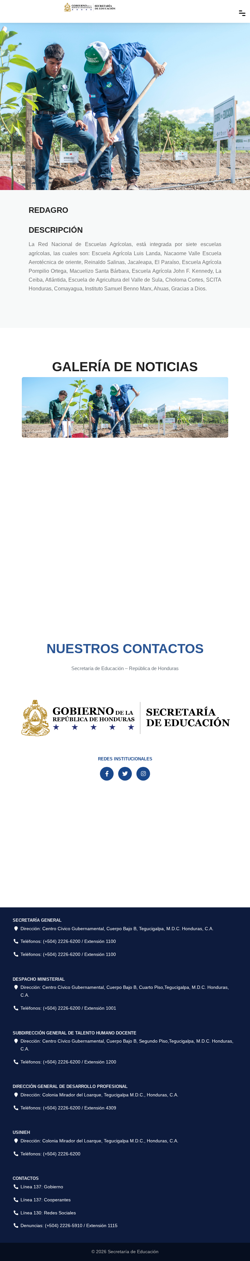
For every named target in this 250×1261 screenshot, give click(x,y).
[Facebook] (107, 774)
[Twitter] (125, 774)
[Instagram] (143, 774)
